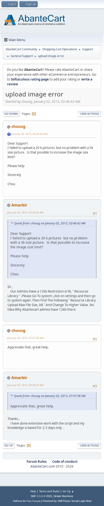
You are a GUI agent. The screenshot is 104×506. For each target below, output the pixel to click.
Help (33, 491)
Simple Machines (63, 496)
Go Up (8, 445)
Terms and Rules (49, 491)
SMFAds (17, 501)
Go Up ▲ (68, 491)
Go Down (11, 114)
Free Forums (34, 501)
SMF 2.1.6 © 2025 (41, 496)
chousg (18, 126)
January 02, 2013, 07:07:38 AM (25, 338)
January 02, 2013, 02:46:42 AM (29, 134)
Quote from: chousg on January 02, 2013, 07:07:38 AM (49, 396)
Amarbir (19, 205)
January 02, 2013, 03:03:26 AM (25, 212)
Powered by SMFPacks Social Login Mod (67, 500)
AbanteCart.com (42, 466)
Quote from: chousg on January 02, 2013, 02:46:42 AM (49, 223)
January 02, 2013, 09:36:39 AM (25, 385)
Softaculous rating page (30, 79)
